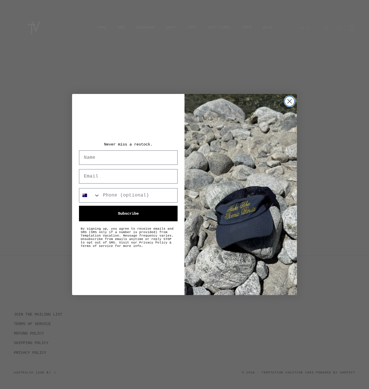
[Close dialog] (290, 101)
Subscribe (128, 213)
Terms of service (97, 246)
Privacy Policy (153, 242)
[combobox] (89, 195)
